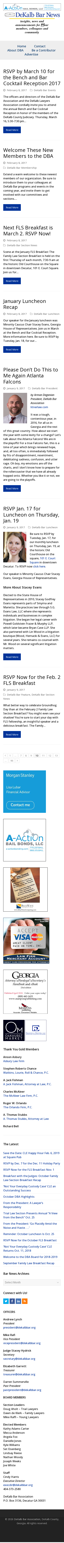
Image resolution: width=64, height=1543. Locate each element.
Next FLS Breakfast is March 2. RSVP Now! (28, 230)
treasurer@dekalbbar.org (19, 1374)
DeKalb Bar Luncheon (46, 313)
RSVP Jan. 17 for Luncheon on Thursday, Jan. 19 (31, 514)
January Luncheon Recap (24, 303)
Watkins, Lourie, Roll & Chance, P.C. (26, 1072)
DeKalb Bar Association (27, 1519)
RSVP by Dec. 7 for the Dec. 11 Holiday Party (31, 1163)
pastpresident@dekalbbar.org (22, 1390)
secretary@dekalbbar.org (19, 1358)
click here (39, 566)
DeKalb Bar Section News (22, 245)
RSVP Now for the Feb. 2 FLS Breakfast (32, 679)
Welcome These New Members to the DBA (28, 152)
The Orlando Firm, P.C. (17, 1107)
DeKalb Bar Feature (18, 694)
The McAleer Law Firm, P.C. (20, 1095)
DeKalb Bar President (45, 388)
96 (12, 760)
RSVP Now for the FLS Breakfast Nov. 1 (28, 1169)
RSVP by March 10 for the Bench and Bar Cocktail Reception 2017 (32, 77)
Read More (12, 129)
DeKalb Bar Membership (22, 167)
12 (50, 755)
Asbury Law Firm (13, 1061)
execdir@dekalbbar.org (18, 1485)
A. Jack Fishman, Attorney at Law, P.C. (27, 1084)
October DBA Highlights (18, 1196)
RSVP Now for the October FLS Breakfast (30, 1240)
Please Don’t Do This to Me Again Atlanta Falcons (30, 375)
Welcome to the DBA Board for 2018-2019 (30, 1257)
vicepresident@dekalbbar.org (22, 1343)
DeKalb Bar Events (45, 90)
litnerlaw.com (39, 407)
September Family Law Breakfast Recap (28, 1263)
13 (57, 755)
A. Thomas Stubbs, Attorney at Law (26, 1118)
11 (44, 755)
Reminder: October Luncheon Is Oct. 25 (28, 1234)
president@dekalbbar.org (19, 1327)
